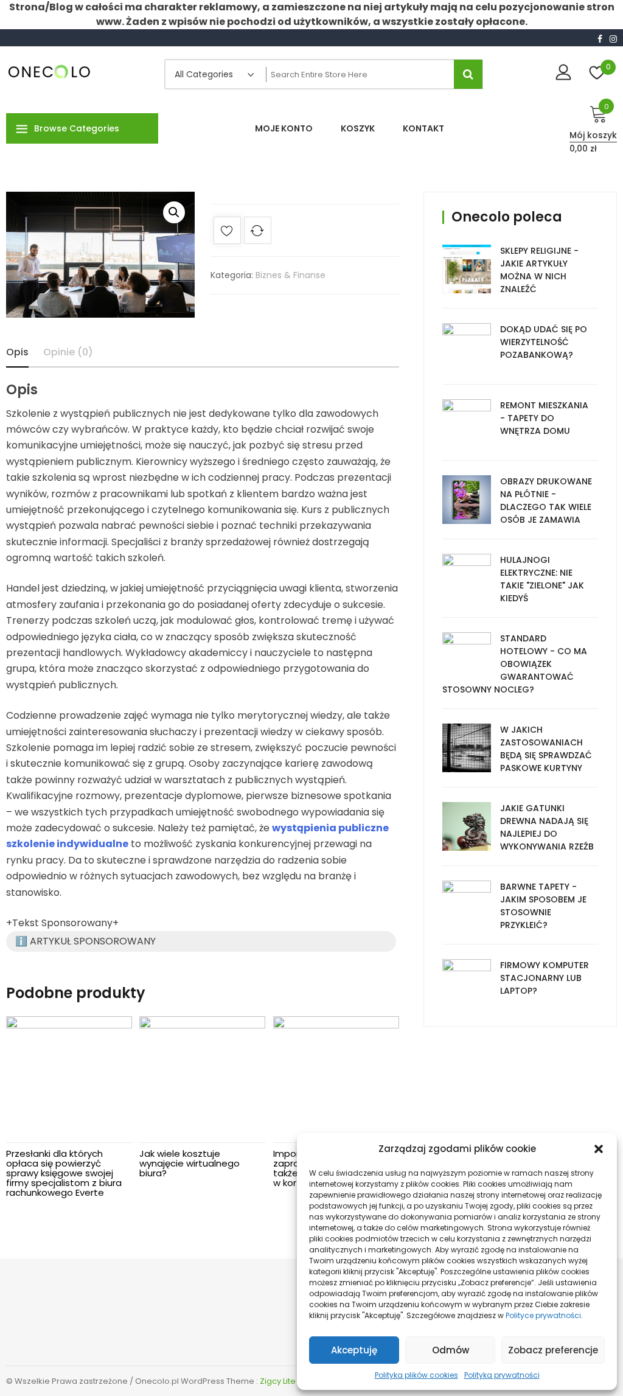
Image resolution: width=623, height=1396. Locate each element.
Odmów (450, 1350)
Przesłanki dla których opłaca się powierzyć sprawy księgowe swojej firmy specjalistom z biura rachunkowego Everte (64, 1173)
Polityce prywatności (543, 1315)
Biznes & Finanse (290, 275)
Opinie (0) (68, 352)
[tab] (17, 352)
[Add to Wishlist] (227, 233)
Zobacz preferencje (553, 1350)
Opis (17, 352)
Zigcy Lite (278, 1381)
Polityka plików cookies (416, 1375)
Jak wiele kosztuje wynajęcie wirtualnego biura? (189, 1163)
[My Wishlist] (597, 74)
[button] (599, 1149)
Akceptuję (354, 1350)
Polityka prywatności (502, 1375)
